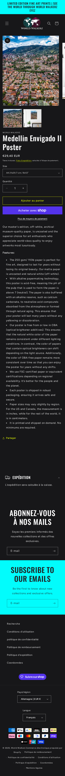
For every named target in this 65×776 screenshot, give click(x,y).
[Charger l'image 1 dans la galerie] (12, 118)
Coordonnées (15, 662)
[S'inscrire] (54, 551)
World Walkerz (18, 748)
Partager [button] (11, 438)
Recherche (13, 623)
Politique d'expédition (19, 655)
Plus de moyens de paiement (32, 219)
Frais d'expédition (24, 160)
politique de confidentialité (23, 639)
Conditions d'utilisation (20, 631)
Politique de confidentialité (21, 757)
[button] (7, 23)
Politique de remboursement (24, 647)
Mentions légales (34, 768)
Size (5, 166)
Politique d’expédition (26, 763)
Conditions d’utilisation (49, 757)
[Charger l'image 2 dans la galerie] (32, 118)
